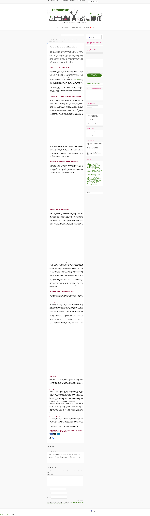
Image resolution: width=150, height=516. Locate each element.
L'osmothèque (93, 174)
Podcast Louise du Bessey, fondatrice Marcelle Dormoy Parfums (93, 149)
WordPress (101, 511)
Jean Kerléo (92, 172)
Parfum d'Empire (94, 179)
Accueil (49, 0)
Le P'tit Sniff (90, 119)
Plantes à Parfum (70, 0)
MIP (91, 178)
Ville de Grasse (94, 185)
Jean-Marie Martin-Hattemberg (94, 171)
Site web (49, 497)
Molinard (94, 178)
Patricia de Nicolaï (92, 180)
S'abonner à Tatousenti (94, 75)
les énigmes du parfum (93, 176)
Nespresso (98, 178)
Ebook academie (91, 131)
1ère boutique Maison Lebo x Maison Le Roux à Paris (94, 153)
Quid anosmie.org (92, 123)
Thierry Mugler (89, 183)
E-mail (48, 493)
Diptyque (99, 165)
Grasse (92, 169)
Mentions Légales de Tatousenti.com (60, 510)
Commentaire (50, 474)
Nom (48, 489)
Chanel (98, 164)
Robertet (88, 182)
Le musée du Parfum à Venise (94, 144)
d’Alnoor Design (76, 79)
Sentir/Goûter (60, 0)
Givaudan (89, 167)
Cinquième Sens (90, 165)
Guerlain (97, 169)
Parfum (89, 179)
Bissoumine (94, 164)
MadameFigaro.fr (92, 135)
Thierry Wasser (94, 183)
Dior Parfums (95, 165)
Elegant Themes (91, 511)
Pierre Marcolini (96, 181)
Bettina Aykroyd (56, 39)
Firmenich (89, 166)
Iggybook (94, 170)
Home (50, 34)
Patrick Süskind (98, 180)
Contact (49, 510)
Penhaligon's (90, 181)
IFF (91, 170)
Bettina (79, 0)
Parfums (65, 0)
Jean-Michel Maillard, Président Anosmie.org (93, 116)
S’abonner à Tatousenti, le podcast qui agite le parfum (79, 510)
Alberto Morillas (91, 162)
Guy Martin (88, 170)
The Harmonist (97, 182)
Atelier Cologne (91, 163)
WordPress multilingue (5, 514)
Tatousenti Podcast (54, 0)
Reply (80, 460)
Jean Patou (96, 172)
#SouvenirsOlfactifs (56, 34)
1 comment (61, 41)
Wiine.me (88, 185)
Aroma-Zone (98, 162)
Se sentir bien (75, 0)
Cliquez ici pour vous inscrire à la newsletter (94, 84)
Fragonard (94, 166)
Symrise (93, 182)
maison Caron (79, 165)
